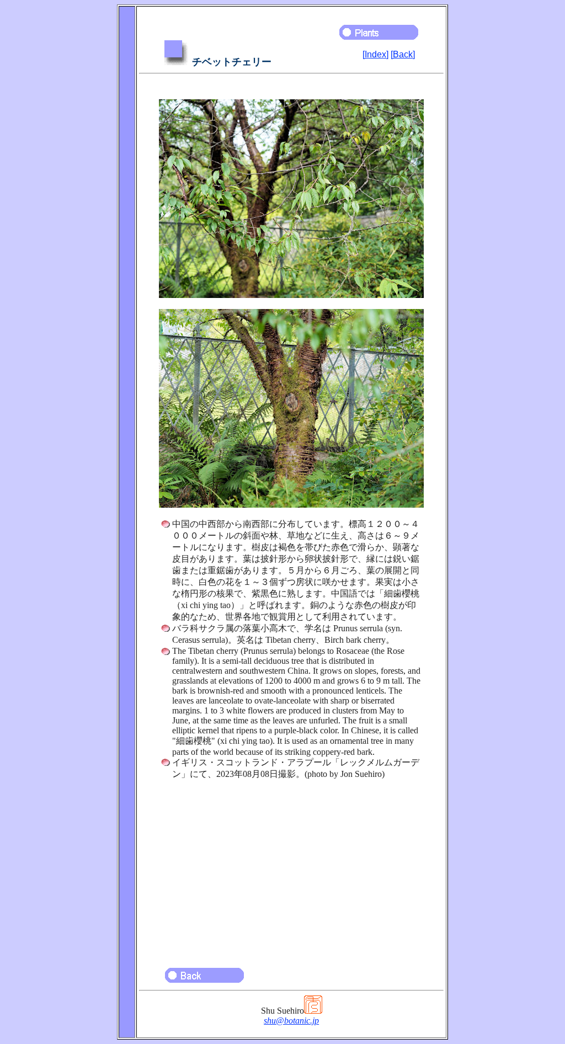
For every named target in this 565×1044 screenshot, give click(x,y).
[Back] (403, 54)
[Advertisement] (291, 868)
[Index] (375, 54)
